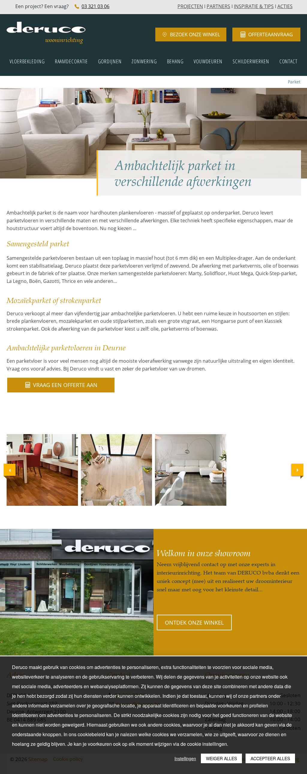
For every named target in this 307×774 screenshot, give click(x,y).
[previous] (10, 470)
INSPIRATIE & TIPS (254, 6)
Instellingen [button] (185, 758)
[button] (42, 470)
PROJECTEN (190, 6)
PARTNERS (218, 6)
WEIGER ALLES (221, 758)
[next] (297, 470)
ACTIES (285, 6)
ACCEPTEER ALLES (270, 758)
